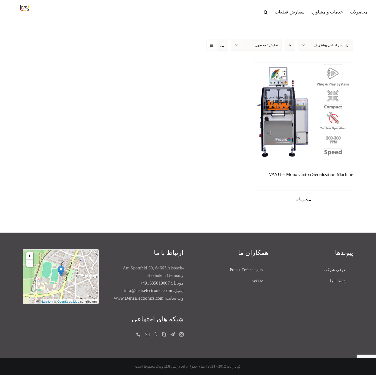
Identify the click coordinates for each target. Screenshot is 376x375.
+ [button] (29, 256)
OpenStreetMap (68, 301)
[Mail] (147, 334)
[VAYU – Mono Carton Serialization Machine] (303, 112)
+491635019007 (155, 283)
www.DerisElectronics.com (139, 298)
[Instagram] (181, 334)
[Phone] (138, 334)
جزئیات (301, 199)
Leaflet (46, 301)
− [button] (29, 263)
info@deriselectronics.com (148, 290)
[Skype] (164, 334)
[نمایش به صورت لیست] (222, 45)
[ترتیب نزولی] (290, 45)
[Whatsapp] (155, 334)
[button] (266, 11)
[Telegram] (172, 334)
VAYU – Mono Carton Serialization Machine (311, 174)
